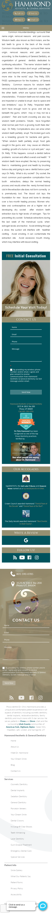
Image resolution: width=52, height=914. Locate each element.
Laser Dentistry (17, 838)
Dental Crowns (17, 820)
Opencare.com (30, 439)
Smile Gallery (16, 870)
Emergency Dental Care (21, 851)
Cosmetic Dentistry (19, 784)
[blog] (15, 558)
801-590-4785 (28, 411)
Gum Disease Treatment (21, 845)
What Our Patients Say (21, 876)
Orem (32, 721)
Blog (13, 765)
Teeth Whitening (18, 832)
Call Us (20, 13)
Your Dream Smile (19, 759)
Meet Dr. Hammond (19, 752)
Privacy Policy (17, 888)
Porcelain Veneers (18, 808)
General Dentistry (18, 802)
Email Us (34, 19)
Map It (20, 19)
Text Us (33, 13)
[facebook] (29, 558)
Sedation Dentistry (19, 796)
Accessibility (16, 894)
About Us (15, 746)
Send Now (26, 392)
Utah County (24, 724)
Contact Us (16, 771)
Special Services (18, 857)
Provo (23, 721)
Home (13, 740)
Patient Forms (17, 882)
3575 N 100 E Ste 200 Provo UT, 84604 (29, 584)
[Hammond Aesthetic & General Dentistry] (26, 5)
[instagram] (37, 558)
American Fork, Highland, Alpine (20, 727)
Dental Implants (17, 790)
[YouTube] (22, 558)
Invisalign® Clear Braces (21, 826)
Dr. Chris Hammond (22, 431)
